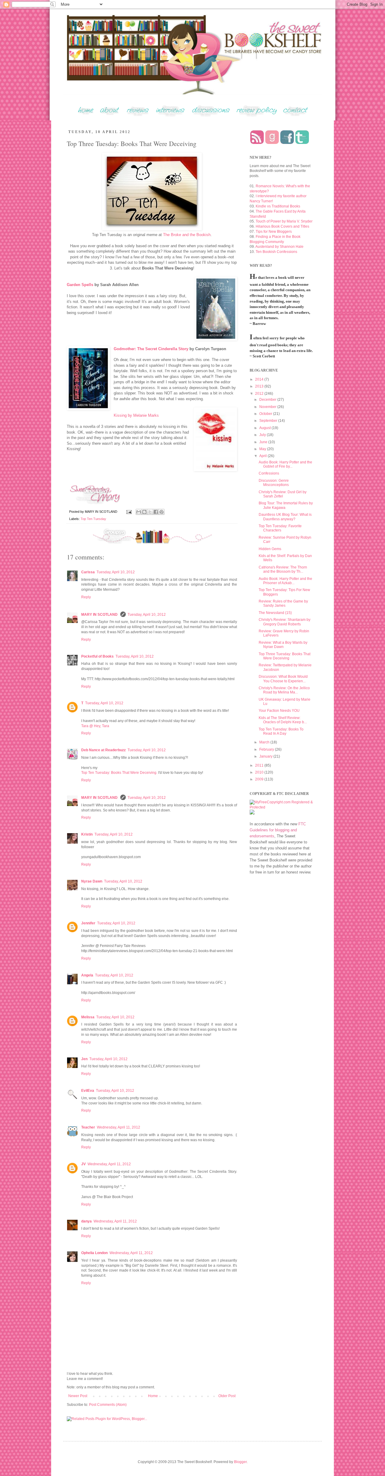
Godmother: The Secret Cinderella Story (151, 349)
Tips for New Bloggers (274, 231)
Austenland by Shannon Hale (279, 246)
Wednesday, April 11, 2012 (118, 1127)
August (265, 428)
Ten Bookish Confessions (276, 252)
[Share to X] (150, 512)
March (264, 742)
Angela (87, 975)
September (268, 421)
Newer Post (77, 1396)
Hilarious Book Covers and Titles (282, 226)
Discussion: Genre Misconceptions (274, 482)
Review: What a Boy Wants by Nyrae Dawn (283, 644)
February (267, 749)
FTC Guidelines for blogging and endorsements (278, 830)
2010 (259, 772)
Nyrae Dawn (91, 881)
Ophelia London (94, 1253)
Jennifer (88, 923)
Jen (84, 1059)
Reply (86, 597)
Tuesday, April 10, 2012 (116, 572)
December (268, 399)
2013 (259, 386)
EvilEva (87, 1090)
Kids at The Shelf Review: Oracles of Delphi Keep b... (283, 720)
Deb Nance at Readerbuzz (103, 750)
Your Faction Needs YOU (279, 710)
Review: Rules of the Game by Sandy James (283, 603)
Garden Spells (80, 284)
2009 (259, 779)
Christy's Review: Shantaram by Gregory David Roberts (284, 622)
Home (153, 1396)
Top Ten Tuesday (93, 519)
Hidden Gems (270, 549)
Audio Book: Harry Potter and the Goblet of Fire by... (285, 464)
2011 (259, 765)
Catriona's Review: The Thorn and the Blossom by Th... (283, 569)
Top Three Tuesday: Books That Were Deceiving (284, 656)
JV (83, 1164)
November (268, 407)
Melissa (87, 1017)
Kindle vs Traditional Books (278, 206)
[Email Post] (129, 511)
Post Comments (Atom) (108, 1405)
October (266, 414)
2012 (259, 393)
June (263, 442)
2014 (259, 379)
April (263, 456)
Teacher (88, 1127)
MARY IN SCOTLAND (100, 614)
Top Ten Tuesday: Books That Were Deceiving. (119, 773)
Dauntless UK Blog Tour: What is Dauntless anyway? (285, 516)
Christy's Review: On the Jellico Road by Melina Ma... (284, 690)
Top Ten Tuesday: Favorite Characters (280, 528)
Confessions (269, 473)
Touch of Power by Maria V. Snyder (284, 221)
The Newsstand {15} (275, 613)
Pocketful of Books (97, 656)
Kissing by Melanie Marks (136, 415)
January (266, 756)
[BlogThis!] (144, 512)
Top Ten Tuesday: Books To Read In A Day (281, 731)
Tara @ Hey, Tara (95, 726)
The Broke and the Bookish (187, 234)
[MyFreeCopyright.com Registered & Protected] (281, 807)
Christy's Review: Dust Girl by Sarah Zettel (282, 494)
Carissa (88, 572)
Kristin (87, 834)
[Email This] (139, 512)
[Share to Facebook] (156, 512)
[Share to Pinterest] (162, 512)
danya (86, 1221)
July (263, 435)
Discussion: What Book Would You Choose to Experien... (283, 678)
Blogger (240, 1462)
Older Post (227, 1396)
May (263, 449)
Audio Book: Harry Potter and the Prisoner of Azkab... (285, 581)
